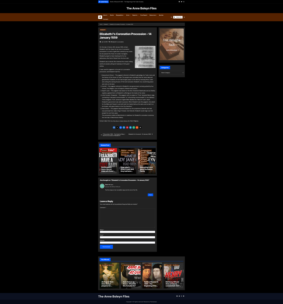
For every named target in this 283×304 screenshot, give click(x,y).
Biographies (119, 15)
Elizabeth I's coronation (117, 42)
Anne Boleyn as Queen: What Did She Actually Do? (129, 284)
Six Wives (175, 265)
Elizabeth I (103, 29)
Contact (105, 19)
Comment (103, 207)
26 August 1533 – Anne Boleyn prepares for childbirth (107, 285)
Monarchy (123, 155)
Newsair (146, 302)
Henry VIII (168, 265)
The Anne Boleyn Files (141, 8)
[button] (184, 17)
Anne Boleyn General (146, 150)
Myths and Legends (107, 152)
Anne (128, 15)
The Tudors (147, 265)
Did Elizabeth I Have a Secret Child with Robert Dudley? (107, 170)
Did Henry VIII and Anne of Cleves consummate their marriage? (173, 285)
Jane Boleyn (144, 157)
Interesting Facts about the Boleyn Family (146, 169)
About (105, 15)
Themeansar (153, 302)
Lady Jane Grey (125, 152)
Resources (153, 15)
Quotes (161, 15)
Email (102, 235)
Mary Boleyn (144, 159)
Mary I (132, 152)
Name (102, 230)
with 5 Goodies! (171, 50)
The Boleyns (144, 161)
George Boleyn (144, 155)
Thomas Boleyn (144, 163)
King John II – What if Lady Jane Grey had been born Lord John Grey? (127, 171)
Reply (150, 194)
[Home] (100, 17)
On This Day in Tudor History (119, 121)
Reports (134, 15)
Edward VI (123, 150)
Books (112, 15)
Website (102, 240)
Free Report (143, 15)
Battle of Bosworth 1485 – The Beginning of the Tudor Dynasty (151, 285)
